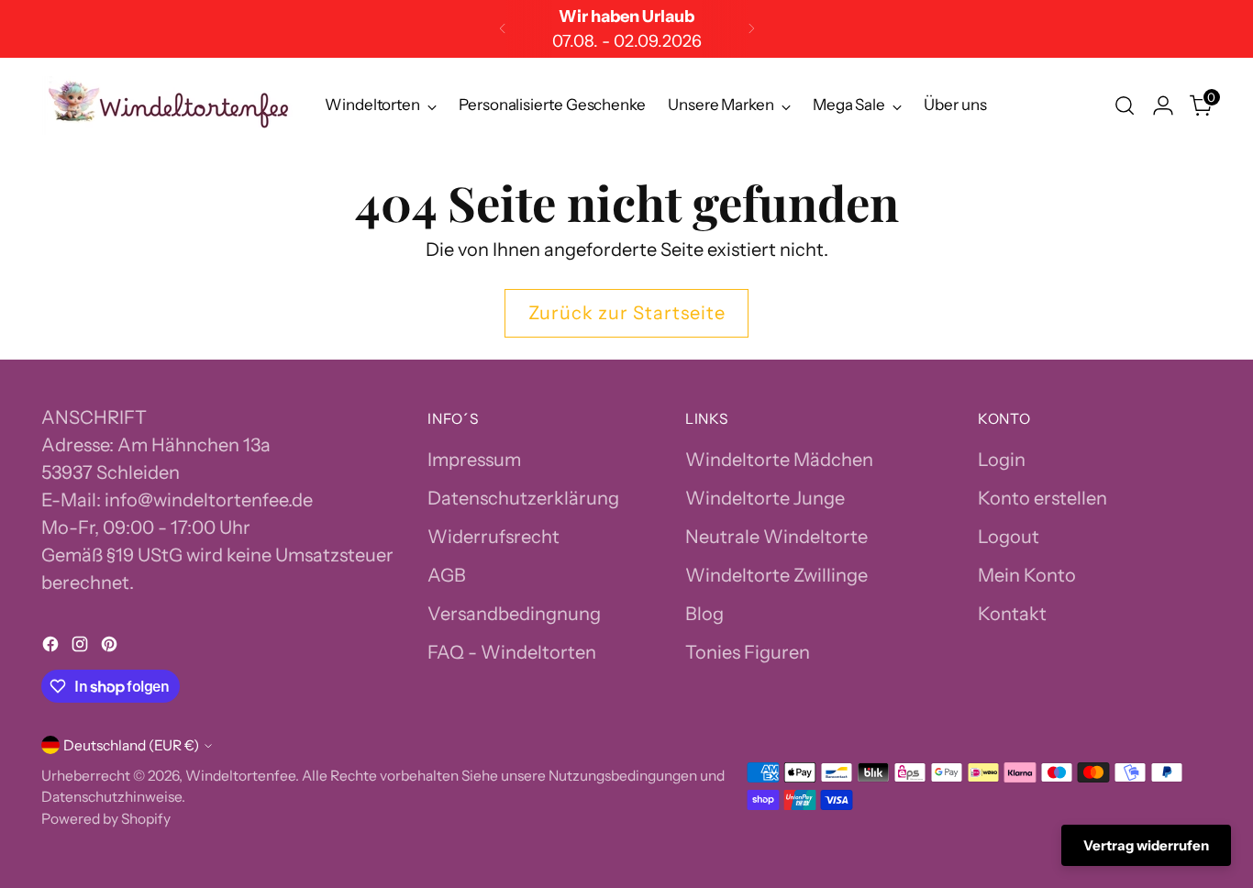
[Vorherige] (502, 29)
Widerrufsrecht (493, 537)
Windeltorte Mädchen (779, 460)
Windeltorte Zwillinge (776, 575)
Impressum (474, 460)
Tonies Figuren (747, 652)
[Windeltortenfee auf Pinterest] (111, 646)
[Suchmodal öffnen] (1124, 105)
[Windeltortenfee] (169, 106)
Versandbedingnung (514, 614)
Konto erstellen (1042, 498)
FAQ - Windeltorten (511, 652)
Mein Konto (1027, 575)
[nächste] (751, 29)
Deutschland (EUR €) (131, 745)
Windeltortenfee (240, 775)
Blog (704, 614)
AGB (446, 575)
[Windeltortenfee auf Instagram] (82, 646)
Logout (1008, 537)
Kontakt (1012, 614)
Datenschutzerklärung (523, 498)
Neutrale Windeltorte (776, 537)
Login (1002, 460)
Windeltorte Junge (765, 498)
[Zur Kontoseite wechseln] (1163, 105)
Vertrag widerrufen (1146, 845)
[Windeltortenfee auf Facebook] (52, 646)
